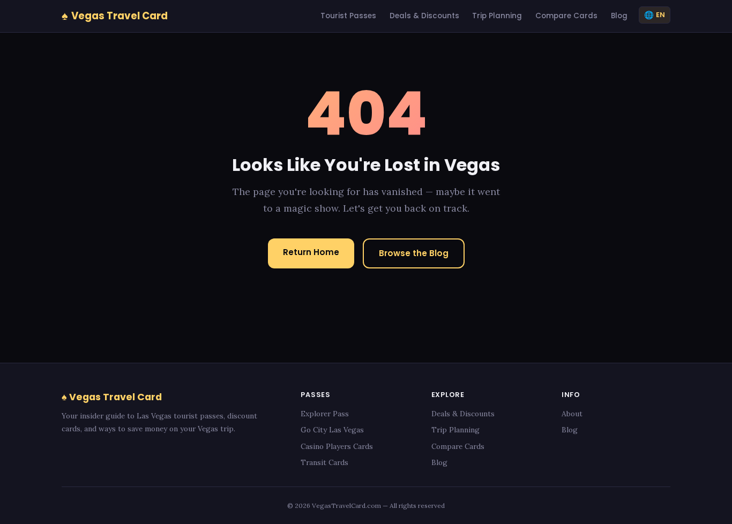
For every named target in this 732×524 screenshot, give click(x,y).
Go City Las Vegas (332, 430)
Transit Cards (324, 462)
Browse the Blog (414, 253)
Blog (619, 16)
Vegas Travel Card (115, 15)
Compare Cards (566, 16)
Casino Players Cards (337, 446)
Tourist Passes (348, 16)
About (572, 413)
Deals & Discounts (424, 16)
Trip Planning (497, 16)
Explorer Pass (325, 413)
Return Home (311, 252)
